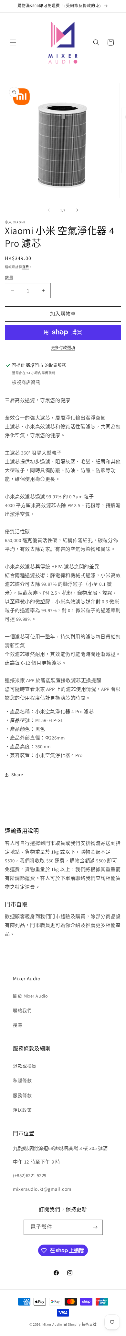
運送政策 (22, 1110)
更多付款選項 (63, 347)
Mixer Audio (52, 1324)
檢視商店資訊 (26, 382)
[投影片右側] (77, 210)
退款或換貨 (25, 1066)
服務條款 (22, 1095)
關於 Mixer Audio (30, 996)
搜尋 (17, 1025)
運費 (25, 267)
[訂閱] (95, 1227)
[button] (13, 42)
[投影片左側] (49, 210)
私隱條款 (22, 1080)
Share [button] (17, 774)
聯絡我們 (22, 1010)
